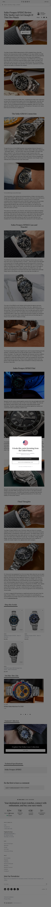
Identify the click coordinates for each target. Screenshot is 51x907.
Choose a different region (25, 466)
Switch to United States (25, 458)
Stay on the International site (25, 462)
